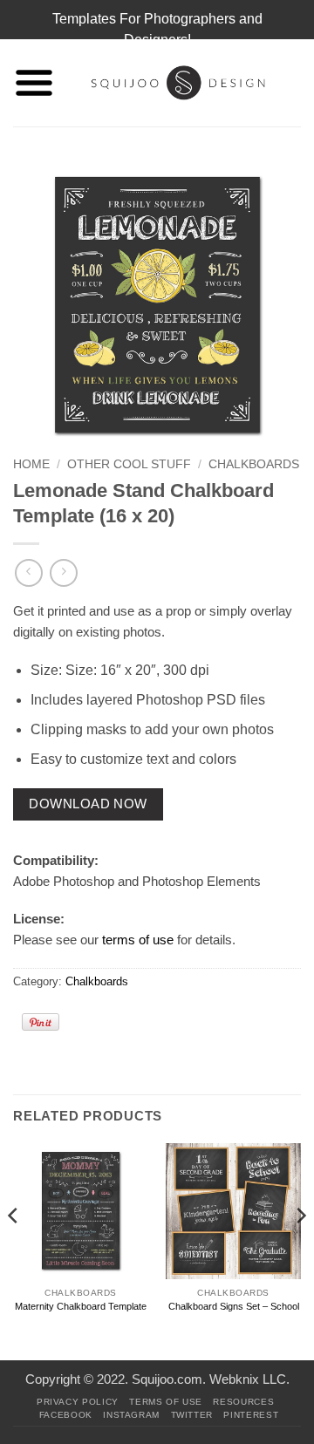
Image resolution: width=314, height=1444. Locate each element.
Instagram (131, 1415)
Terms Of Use (165, 1402)
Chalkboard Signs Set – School (233, 1306)
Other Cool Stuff (129, 464)
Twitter (192, 1415)
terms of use (138, 939)
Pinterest (250, 1415)
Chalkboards (253, 464)
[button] (34, 83)
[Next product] (28, 572)
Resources (243, 1402)
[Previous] (13, 1250)
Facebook (65, 1415)
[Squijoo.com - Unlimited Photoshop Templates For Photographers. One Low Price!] (178, 83)
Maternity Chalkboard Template (81, 1306)
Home (31, 464)
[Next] (300, 1250)
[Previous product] (63, 572)
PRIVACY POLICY (78, 1402)
